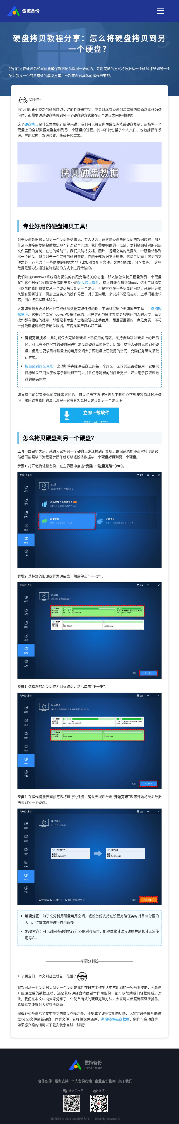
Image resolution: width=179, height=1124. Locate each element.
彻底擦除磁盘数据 (115, 1019)
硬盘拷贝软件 (88, 282)
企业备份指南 (105, 1081)
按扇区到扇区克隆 (39, 366)
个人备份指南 (81, 1081)
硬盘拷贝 (31, 124)
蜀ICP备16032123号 (107, 1118)
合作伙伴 (45, 1081)
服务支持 (62, 1081)
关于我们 (125, 1081)
